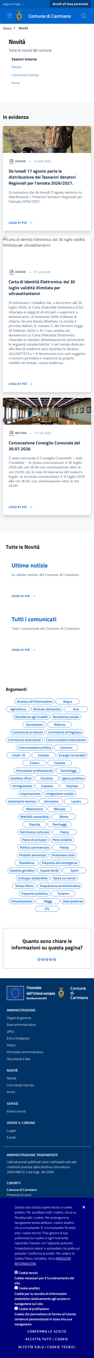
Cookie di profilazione (34, 1308)
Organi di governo (19, 1017)
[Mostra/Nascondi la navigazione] (10, 15)
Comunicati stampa (25, 75)
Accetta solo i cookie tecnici (47, 1347)
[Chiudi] (84, 1207)
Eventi (11, 1137)
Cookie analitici (29, 1288)
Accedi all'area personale (70, 3)
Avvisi (16, 82)
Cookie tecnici (28, 1272)
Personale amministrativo (25, 1052)
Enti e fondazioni (18, 1038)
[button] (14, 4)
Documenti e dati (18, 1059)
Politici (11, 1045)
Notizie (16, 67)
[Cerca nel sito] (84, 16)
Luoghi (11, 1130)
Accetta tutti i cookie (47, 1339)
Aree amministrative (21, 1024)
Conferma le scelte (47, 1331)
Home (7, 27)
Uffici (10, 1031)
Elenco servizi (16, 1111)
